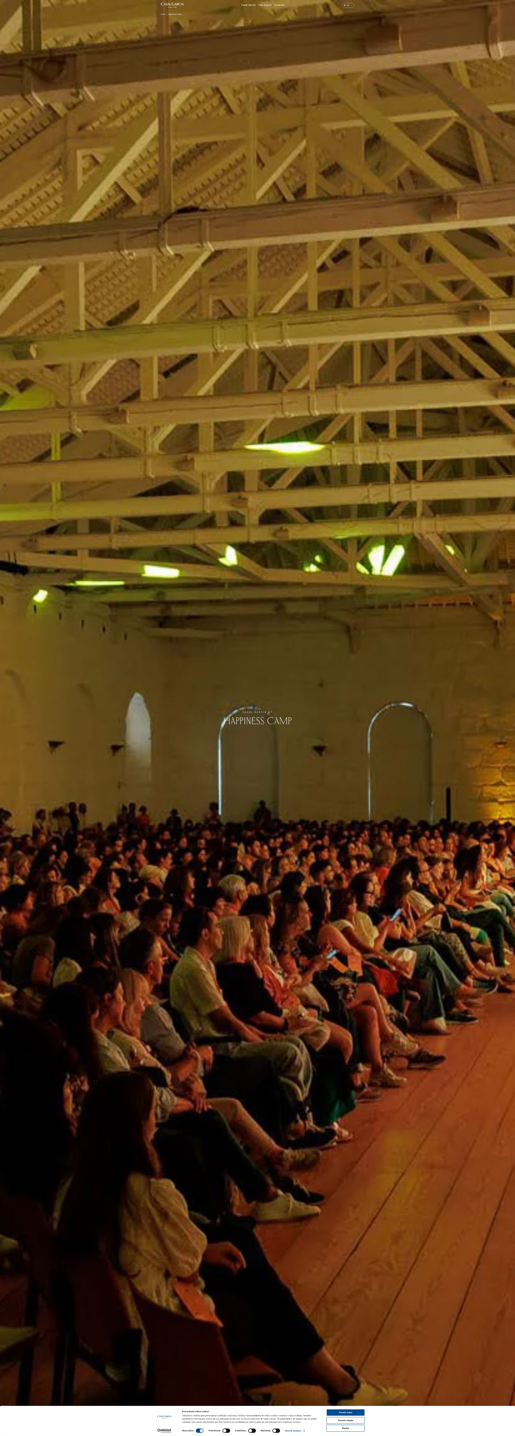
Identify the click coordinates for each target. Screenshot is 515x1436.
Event (163, 14)
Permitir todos (345, 1412)
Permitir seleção (345, 1420)
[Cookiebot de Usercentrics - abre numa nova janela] (164, 1431)
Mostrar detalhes (293, 1431)
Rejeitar (345, 1428)
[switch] (226, 1430)
